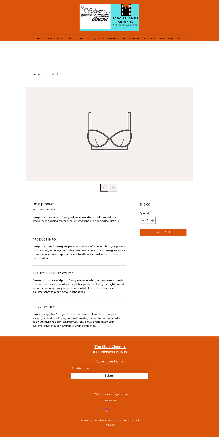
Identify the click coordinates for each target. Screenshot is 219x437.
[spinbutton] (147, 220)
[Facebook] (112, 410)
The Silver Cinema (110, 347)
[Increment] (152, 220)
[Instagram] (107, 410)
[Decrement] (142, 220)
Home (36, 74)
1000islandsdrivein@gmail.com (110, 394)
